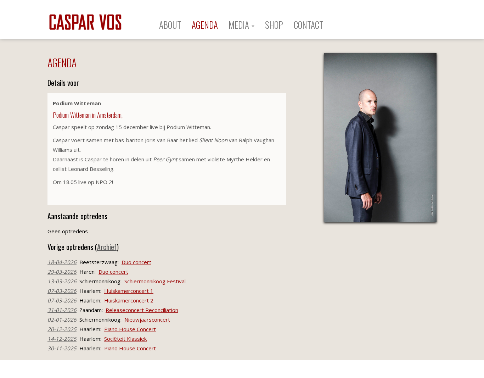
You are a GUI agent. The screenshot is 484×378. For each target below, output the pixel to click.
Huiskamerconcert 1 (128, 290)
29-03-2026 (62, 271)
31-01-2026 (62, 309)
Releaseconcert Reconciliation (142, 309)
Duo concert (136, 262)
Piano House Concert (130, 329)
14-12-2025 (62, 338)
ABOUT (170, 24)
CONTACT (308, 24)
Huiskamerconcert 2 (128, 300)
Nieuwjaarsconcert (147, 319)
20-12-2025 (62, 329)
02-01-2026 (62, 319)
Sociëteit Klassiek (125, 338)
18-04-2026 (62, 262)
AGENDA (205, 24)
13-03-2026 (62, 281)
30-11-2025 (62, 348)
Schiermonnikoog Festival (155, 281)
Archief (107, 246)
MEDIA (240, 24)
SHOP (274, 24)
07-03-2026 (62, 290)
